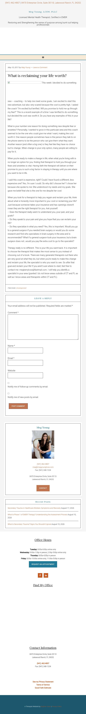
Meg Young (34, 41)
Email (11, 358)
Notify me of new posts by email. (23, 397)
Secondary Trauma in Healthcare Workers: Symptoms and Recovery (34, 508)
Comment (13, 312)
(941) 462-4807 (12, 2)
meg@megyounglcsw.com (43, 467)
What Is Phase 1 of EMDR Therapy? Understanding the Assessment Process (37, 515)
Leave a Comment (40, 67)
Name (11, 345)
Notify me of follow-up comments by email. (28, 386)
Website (11, 370)
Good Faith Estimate (43, 688)
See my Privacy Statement (43, 682)
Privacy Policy (57, 706)
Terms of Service (43, 685)
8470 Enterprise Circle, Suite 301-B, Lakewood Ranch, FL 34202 (51, 2)
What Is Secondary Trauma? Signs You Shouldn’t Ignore (29, 524)
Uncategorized (21, 288)
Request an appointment (43, 564)
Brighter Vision (46, 706)
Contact (43, 488)
